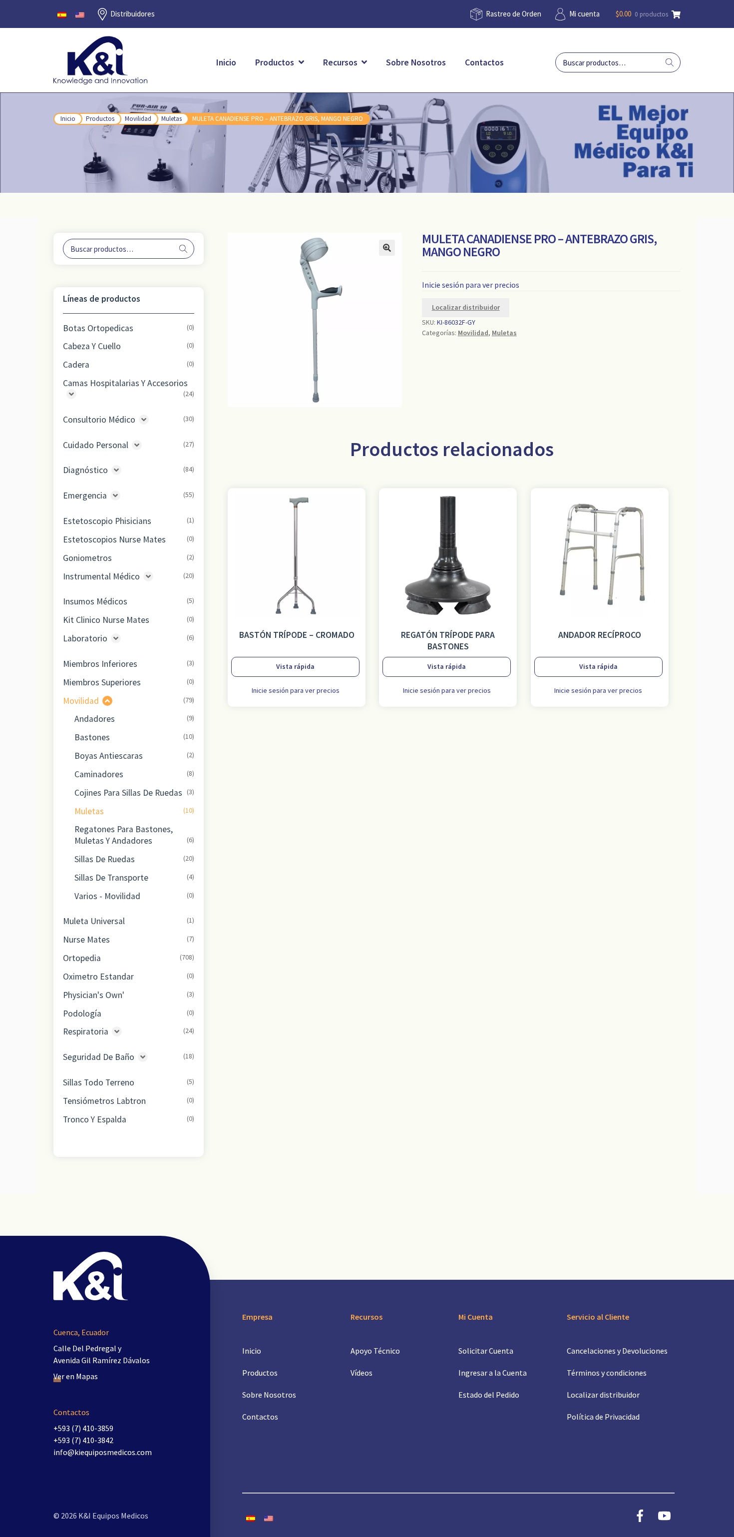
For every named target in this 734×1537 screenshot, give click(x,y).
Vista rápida (295, 666)
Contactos (484, 62)
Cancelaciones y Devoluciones (617, 1351)
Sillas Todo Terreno (98, 1082)
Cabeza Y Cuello (92, 346)
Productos (275, 62)
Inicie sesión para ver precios (470, 285)
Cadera (76, 364)
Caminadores (98, 774)
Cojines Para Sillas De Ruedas (128, 792)
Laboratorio (85, 638)
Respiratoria (85, 1031)
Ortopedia (82, 958)
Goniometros (87, 557)
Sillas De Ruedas (104, 859)
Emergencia (85, 495)
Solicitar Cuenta (485, 1351)
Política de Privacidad (603, 1417)
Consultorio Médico (99, 419)
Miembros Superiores (102, 682)
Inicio (226, 62)
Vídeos (361, 1373)
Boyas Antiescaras (108, 755)
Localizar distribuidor (466, 307)
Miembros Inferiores (100, 663)
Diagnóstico (85, 470)
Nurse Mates (86, 939)
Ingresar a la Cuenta (492, 1373)
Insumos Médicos (95, 601)
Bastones (92, 737)
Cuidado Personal (95, 445)
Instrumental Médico (101, 576)
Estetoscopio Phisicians (107, 520)
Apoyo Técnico (375, 1351)
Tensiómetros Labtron (104, 1100)
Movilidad (138, 118)
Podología (82, 1013)
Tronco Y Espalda (94, 1119)
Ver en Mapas (75, 1376)
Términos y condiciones (607, 1373)
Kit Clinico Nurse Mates (106, 619)
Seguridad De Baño (98, 1056)
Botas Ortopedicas (98, 328)
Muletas (171, 118)
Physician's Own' (93, 995)
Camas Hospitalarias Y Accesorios (125, 383)
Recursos (341, 62)
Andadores (94, 718)
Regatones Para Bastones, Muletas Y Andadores (123, 835)
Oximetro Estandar (98, 976)
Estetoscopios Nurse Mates (114, 539)
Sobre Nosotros (416, 62)
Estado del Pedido (488, 1395)
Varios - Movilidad (107, 896)
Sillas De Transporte (111, 877)
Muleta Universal (94, 921)
